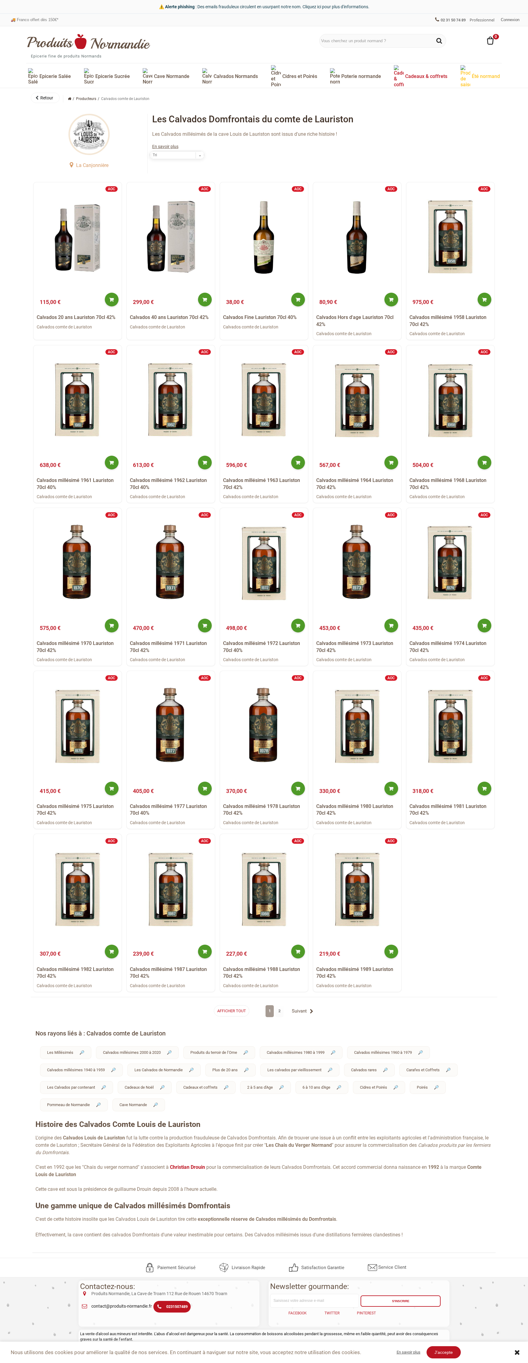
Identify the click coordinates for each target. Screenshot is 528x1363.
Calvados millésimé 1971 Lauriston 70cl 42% (168, 646)
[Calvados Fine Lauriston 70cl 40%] (264, 237)
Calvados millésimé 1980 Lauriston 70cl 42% (354, 809)
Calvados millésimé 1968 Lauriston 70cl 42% (447, 483)
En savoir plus (165, 146)
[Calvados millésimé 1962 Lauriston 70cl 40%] (171, 400)
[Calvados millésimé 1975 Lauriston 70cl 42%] (78, 726)
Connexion (510, 19)
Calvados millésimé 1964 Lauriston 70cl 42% (354, 483)
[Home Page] (69, 99)
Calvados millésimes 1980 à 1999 (295, 1052)
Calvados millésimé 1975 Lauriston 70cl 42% (75, 809)
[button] (45, 98)
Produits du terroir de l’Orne (213, 1052)
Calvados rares (364, 1070)
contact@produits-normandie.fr (121, 1306)
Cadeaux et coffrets (200, 1087)
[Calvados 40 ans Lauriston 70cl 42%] (171, 237)
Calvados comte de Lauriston (64, 326)
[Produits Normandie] (88, 41)
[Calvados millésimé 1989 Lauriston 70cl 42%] (357, 889)
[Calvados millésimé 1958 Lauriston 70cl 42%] (450, 237)
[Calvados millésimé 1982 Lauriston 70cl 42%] (78, 889)
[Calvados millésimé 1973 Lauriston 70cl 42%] (357, 563)
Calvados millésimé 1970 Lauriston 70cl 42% (75, 646)
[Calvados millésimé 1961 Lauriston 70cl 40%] (78, 400)
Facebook (297, 1313)
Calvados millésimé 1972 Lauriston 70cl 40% (261, 646)
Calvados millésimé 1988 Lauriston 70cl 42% (261, 972)
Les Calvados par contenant (71, 1087)
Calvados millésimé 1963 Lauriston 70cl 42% (261, 483)
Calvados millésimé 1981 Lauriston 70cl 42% (447, 809)
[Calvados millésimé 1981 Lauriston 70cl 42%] (450, 726)
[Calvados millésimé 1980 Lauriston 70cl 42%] (357, 726)
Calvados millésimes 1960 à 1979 (383, 1052)
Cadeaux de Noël (139, 1087)
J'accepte (444, 1352)
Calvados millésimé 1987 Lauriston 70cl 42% (168, 972)
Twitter (331, 1313)
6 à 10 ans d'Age (316, 1087)
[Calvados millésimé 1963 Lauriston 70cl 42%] (264, 400)
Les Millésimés (60, 1052)
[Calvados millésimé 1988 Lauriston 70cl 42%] (264, 889)
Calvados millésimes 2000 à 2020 (132, 1052)
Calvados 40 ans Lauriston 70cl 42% (169, 317)
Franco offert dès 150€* (34, 16)
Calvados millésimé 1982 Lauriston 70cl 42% (75, 972)
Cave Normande (133, 1104)
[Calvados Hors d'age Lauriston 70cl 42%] (357, 237)
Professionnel (482, 20)
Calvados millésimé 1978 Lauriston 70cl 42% (261, 809)
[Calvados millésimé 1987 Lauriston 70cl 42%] (171, 889)
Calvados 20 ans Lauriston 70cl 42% (76, 317)
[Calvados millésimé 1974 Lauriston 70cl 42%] (450, 563)
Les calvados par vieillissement (294, 1070)
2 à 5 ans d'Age (260, 1087)
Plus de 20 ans (225, 1070)
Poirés (422, 1087)
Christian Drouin (187, 1167)
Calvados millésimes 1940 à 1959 (76, 1070)
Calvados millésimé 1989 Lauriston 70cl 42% (354, 972)
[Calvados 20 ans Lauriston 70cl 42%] (78, 237)
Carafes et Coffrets (423, 1070)
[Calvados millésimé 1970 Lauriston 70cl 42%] (78, 563)
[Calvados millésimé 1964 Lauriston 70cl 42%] (357, 400)
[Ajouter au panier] (112, 299)
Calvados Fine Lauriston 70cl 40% (260, 317)
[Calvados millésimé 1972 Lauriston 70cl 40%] (264, 563)
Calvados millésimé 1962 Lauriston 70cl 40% (168, 483)
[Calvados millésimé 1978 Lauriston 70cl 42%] (264, 726)
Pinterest (366, 1313)
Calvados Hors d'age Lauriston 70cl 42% (355, 320)
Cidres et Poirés (373, 1087)
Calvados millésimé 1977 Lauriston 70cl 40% (168, 809)
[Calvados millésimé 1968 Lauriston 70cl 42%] (450, 400)
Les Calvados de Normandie (158, 1070)
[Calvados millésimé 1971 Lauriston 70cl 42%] (171, 563)
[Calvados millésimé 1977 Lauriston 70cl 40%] (171, 726)
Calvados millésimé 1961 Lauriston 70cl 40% (75, 483)
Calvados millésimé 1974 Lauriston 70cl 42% (447, 646)
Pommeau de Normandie (68, 1104)
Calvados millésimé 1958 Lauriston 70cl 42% (447, 320)
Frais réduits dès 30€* (33, 22)
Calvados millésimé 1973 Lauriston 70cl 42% (354, 646)
